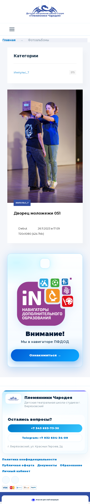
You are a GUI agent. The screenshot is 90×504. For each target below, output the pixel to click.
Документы (47, 465)
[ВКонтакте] (6, 480)
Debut (22, 228)
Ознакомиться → (45, 355)
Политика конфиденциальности (29, 459)
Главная (9, 40)
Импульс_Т (21, 72)
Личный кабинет (16, 471)
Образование (71, 465)
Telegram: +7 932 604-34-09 (45, 437)
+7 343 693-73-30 (45, 428)
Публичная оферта (18, 465)
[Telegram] (15, 480)
